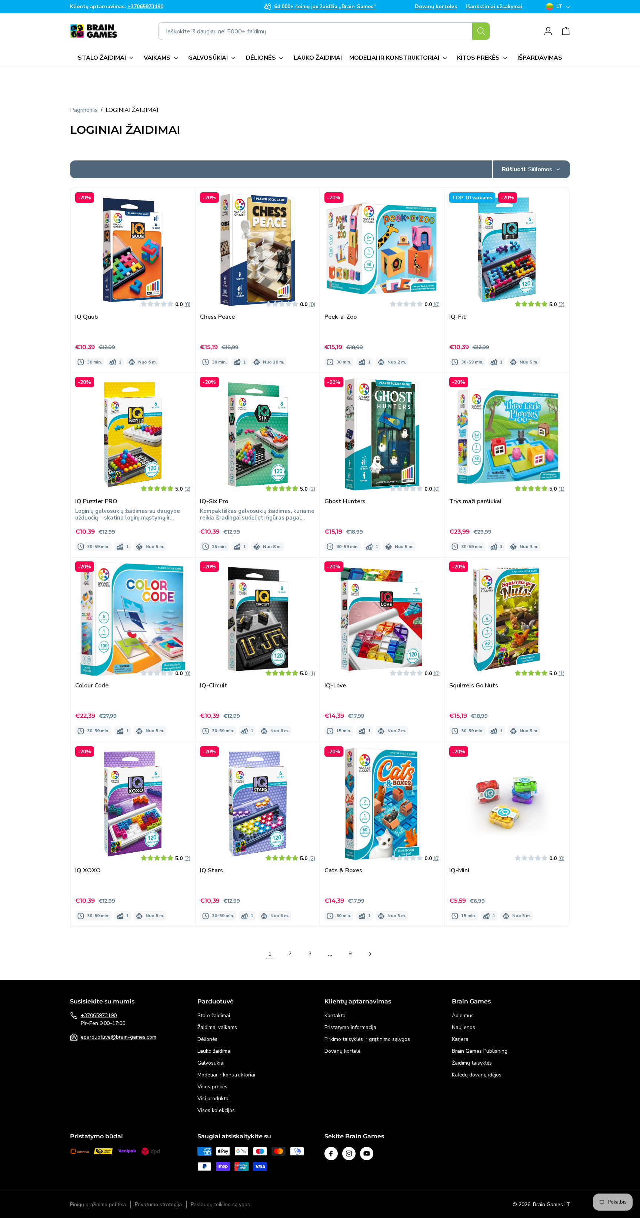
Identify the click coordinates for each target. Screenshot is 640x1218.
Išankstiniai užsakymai (494, 7)
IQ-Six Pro (214, 501)
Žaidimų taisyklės (472, 1062)
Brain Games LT (551, 1204)
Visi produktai (213, 1098)
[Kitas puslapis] (370, 954)
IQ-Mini (459, 870)
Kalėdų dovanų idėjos (476, 1074)
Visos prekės (212, 1086)
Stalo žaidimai (213, 1015)
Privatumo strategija (158, 1204)
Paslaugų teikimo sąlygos (220, 1204)
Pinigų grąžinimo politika (98, 1204)
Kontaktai (335, 1015)
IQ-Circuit (213, 686)
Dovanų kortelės (436, 7)
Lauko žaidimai (214, 1051)
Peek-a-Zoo (340, 316)
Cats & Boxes (343, 870)
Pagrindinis (84, 110)
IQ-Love (335, 686)
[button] (107, 58)
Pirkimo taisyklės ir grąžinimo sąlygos (367, 1039)
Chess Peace (217, 316)
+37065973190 (99, 1015)
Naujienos (463, 1027)
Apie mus (463, 1015)
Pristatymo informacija (350, 1027)
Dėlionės (207, 1039)
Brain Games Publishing (479, 1051)
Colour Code (92, 686)
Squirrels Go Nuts (473, 686)
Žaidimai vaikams (217, 1027)
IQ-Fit (457, 316)
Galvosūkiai (210, 1062)
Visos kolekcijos (216, 1110)
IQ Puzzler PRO (96, 501)
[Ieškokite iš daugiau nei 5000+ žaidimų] (481, 31)
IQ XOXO (88, 870)
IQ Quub (86, 316)
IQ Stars (211, 870)
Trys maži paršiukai (475, 501)
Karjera (460, 1039)
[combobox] (324, 31)
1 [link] (270, 954)
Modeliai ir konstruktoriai (226, 1074)
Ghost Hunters (345, 501)
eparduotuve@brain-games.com (118, 1037)
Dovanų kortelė (342, 1051)
